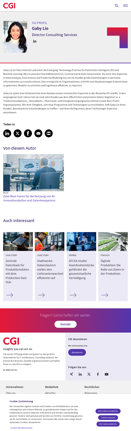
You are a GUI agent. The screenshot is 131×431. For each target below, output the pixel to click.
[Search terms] (116, 5)
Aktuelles (50, 393)
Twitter (89, 374)
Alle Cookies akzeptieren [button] (108, 411)
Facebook (98, 374)
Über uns (10, 393)
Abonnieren (77, 352)
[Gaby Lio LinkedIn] (35, 41)
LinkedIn (80, 374)
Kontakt (66, 324)
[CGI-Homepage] (9, 5)
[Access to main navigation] (125, 5)
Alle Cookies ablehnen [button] (108, 424)
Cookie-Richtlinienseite (21, 427)
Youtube (106, 374)
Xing (71, 374)
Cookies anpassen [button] (108, 417)
